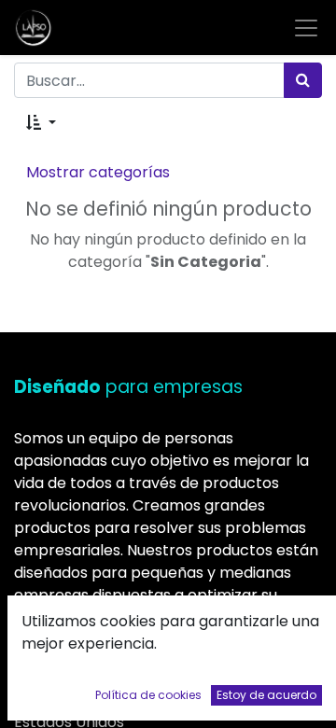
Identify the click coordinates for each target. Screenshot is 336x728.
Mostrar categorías (98, 172)
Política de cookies (148, 695)
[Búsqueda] (303, 80)
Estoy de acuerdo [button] (266, 695)
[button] (41, 123)
